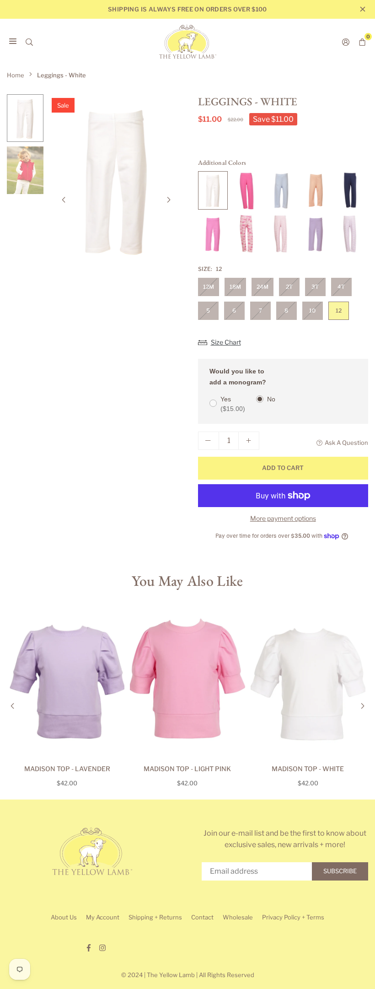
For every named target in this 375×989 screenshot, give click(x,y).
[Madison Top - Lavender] (67, 682)
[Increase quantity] (249, 440)
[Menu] (13, 41)
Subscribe (340, 871)
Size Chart (226, 342)
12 (339, 310)
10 (312, 310)
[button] (169, 200)
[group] (116, 179)
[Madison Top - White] (308, 682)
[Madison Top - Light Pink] (187, 682)
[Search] (29, 41)
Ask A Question (346, 442)
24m (262, 286)
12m (208, 286)
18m (235, 286)
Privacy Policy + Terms (293, 917)
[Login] (346, 41)
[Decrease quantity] (208, 440)
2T (289, 286)
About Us (64, 917)
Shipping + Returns (155, 917)
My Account (102, 917)
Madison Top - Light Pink (187, 769)
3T (315, 286)
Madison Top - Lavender (67, 769)
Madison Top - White (308, 769)
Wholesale (238, 917)
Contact (202, 917)
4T (341, 286)
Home (15, 75)
